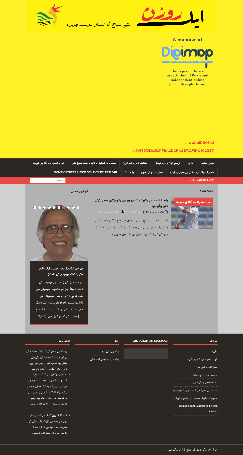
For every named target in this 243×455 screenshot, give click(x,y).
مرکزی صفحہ (207, 163)
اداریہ (190, 163)
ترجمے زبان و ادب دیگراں (167, 163)
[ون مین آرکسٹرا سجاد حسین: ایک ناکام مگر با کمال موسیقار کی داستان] (59, 232)
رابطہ (131, 172)
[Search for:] (47, 180)
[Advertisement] (121, 114)
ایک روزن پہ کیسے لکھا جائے (104, 359)
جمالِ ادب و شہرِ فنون (152, 172)
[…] (106, 234)
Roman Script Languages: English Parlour (86, 172)
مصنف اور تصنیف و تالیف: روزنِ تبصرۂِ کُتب (195, 390)
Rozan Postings (133, 212)
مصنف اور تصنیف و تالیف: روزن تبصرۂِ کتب (94, 163)
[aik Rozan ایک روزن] (121, 29)
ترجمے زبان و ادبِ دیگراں (205, 375)
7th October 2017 (108, 212)
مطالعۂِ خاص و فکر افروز (135, 163)
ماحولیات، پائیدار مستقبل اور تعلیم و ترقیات (192, 172)
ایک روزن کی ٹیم (110, 351)
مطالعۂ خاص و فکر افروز (205, 382)
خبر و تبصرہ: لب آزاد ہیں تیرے (48, 163)
